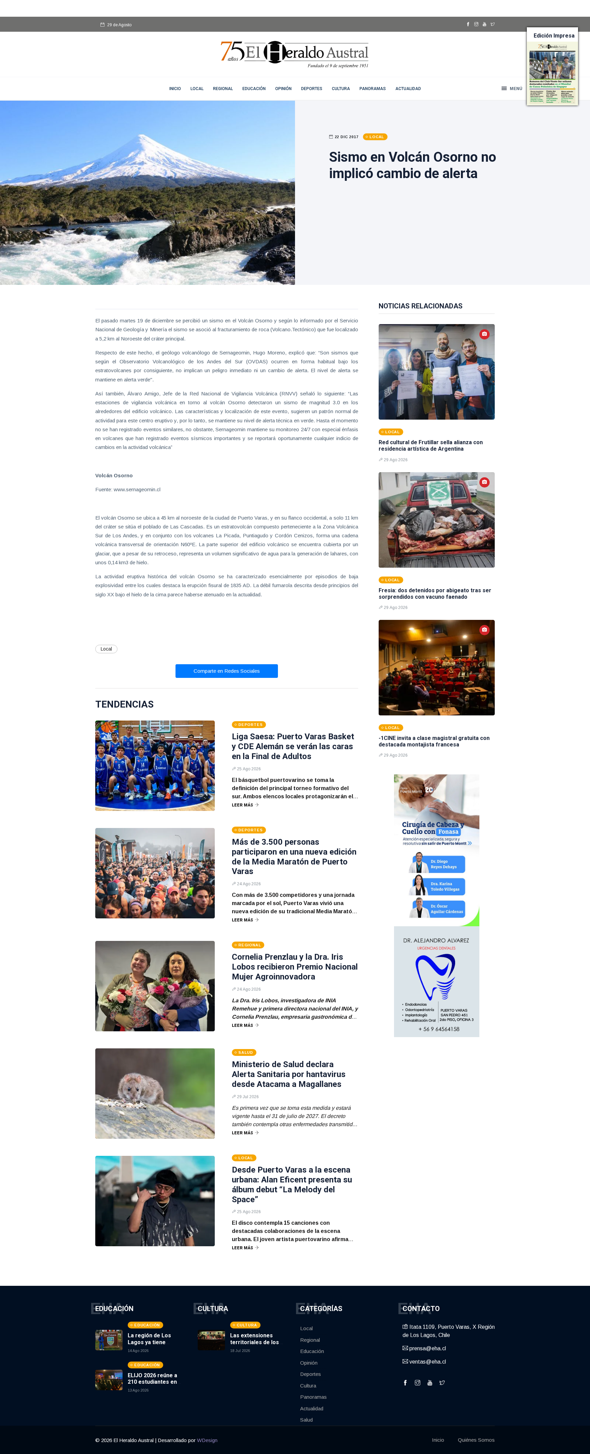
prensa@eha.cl (427, 1348)
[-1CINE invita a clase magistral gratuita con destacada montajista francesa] (437, 667)
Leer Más (242, 805)
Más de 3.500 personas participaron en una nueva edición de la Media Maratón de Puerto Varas (294, 856)
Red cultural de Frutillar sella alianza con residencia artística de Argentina (431, 445)
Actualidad (408, 88)
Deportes (311, 88)
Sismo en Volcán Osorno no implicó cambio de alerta (412, 165)
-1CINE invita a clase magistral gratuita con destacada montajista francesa (434, 741)
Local (197, 88)
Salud (306, 1420)
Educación (254, 88)
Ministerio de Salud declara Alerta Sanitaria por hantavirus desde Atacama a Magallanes (289, 1074)
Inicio (438, 1440)
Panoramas (373, 88)
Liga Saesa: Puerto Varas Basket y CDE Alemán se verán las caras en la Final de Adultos (293, 746)
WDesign (207, 1440)
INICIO (175, 88)
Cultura (341, 88)
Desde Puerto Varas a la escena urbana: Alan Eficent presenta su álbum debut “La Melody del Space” (292, 1184)
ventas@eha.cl (427, 1362)
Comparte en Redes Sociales (227, 671)
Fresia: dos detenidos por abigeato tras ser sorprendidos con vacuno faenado (435, 593)
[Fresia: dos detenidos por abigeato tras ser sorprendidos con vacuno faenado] (437, 520)
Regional (223, 88)
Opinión (283, 88)
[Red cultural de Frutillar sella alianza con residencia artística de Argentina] (437, 372)
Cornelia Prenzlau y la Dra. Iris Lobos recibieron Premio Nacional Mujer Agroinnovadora (295, 967)
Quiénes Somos (476, 1440)
